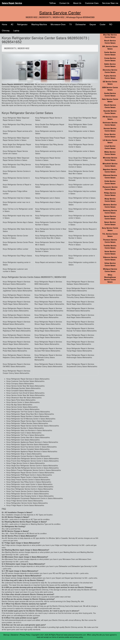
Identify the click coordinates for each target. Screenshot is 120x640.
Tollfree (52, 3)
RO (110, 24)
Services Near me (110, 3)
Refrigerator (22, 24)
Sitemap (6, 635)
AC (12, 24)
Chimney (6, 30)
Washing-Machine (39, 24)
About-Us (77, 3)
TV (70, 24)
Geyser (93, 24)
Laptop (16, 30)
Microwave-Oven (58, 24)
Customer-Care (91, 3)
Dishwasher (80, 24)
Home (4, 24)
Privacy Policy (25, 635)
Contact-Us (64, 3)
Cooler (102, 24)
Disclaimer (15, 635)
